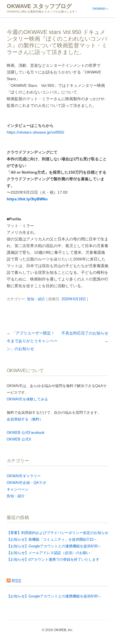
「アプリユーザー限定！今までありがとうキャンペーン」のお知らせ (32, 341)
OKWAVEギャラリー (24, 476)
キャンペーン (17, 489)
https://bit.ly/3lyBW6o (27, 199)
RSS (16, 581)
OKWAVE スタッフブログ (39, 6)
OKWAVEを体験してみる (27, 399)
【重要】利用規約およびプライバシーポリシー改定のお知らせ (57, 533)
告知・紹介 (36, 299)
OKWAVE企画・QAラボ (26, 483)
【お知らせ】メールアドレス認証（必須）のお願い (48, 553)
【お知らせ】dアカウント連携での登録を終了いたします (53, 559)
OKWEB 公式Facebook (26, 432)
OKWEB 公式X (19, 439)
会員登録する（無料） (25, 419)
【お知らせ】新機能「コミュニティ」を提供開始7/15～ (52, 539)
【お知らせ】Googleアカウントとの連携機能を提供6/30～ (54, 546)
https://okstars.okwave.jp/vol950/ (35, 132)
